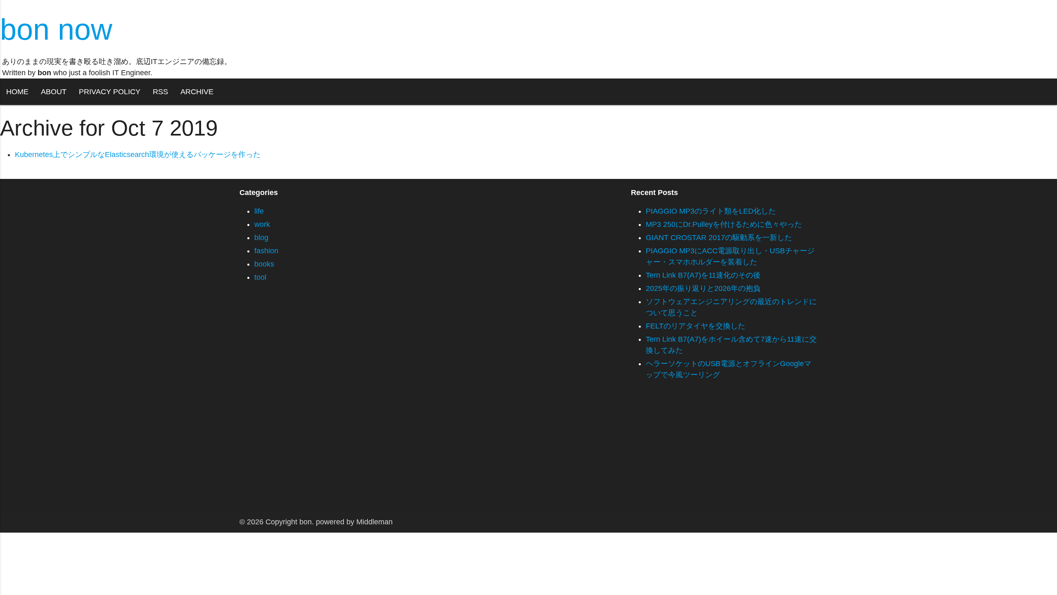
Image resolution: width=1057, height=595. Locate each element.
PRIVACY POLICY (109, 92)
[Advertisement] (247, 454)
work (262, 224)
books (264, 264)
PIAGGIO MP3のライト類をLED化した (711, 211)
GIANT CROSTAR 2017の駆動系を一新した (719, 237)
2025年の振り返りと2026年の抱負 (703, 288)
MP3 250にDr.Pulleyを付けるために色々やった (724, 224)
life (259, 211)
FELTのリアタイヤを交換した (695, 326)
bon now (56, 29)
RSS (160, 92)
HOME (17, 92)
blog (261, 237)
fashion (266, 251)
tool (260, 277)
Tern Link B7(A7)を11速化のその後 (703, 275)
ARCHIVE (196, 92)
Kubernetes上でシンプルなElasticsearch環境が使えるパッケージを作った (138, 154)
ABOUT (53, 92)
